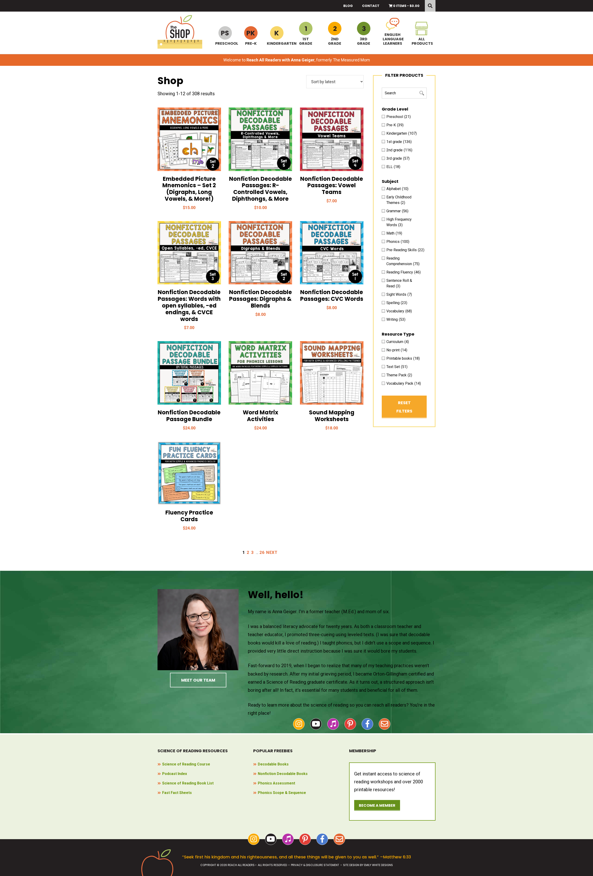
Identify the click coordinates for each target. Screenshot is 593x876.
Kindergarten (277, 43)
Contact (370, 5)
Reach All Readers (180, 32)
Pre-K (251, 43)
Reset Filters (404, 407)
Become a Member (377, 805)
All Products (421, 41)
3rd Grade (363, 41)
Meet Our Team (198, 680)
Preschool (225, 43)
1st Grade (305, 41)
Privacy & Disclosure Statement (315, 865)
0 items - (406, 5)
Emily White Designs (378, 865)
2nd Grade (334, 41)
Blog (348, 5)
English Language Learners (392, 39)
